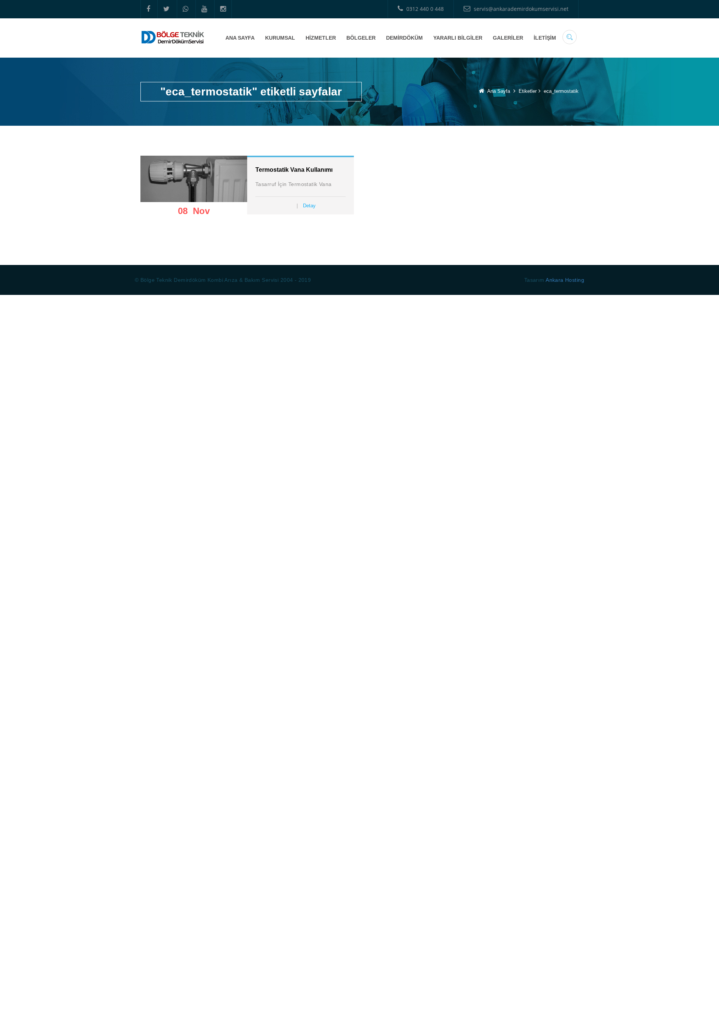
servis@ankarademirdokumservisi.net (520, 8)
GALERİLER (508, 38)
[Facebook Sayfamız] (148, 9)
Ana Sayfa (498, 91)
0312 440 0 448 (424, 8)
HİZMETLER (321, 38)
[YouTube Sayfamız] (204, 9)
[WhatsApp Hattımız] (185, 9)
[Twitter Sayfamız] (166, 9)
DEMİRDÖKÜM (404, 38)
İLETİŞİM (545, 38)
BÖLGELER (361, 38)
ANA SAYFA (240, 38)
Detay (309, 205)
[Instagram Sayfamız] (223, 9)
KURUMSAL (280, 38)
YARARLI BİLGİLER (457, 38)
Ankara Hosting (565, 280)
